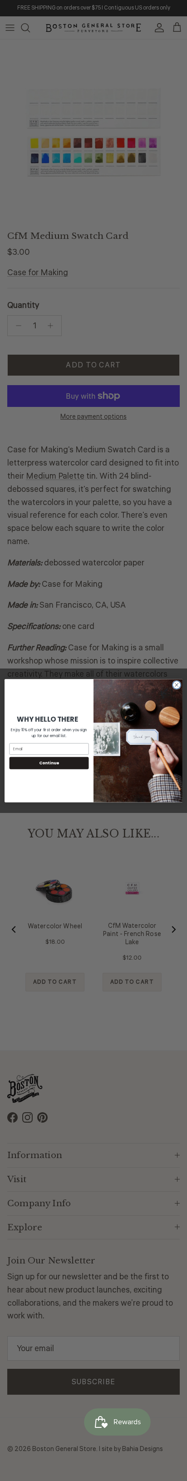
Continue (49, 763)
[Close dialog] (176, 685)
